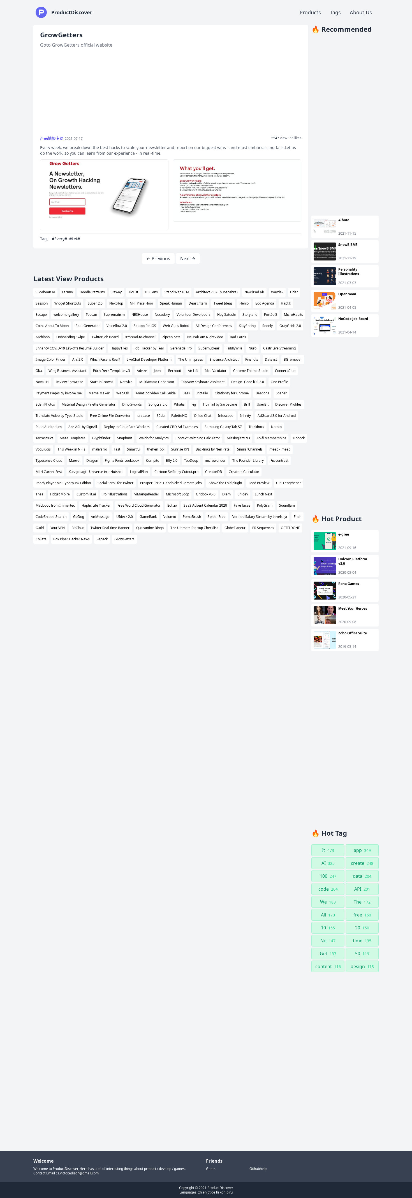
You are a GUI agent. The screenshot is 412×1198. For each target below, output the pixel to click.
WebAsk (122, 393)
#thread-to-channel (140, 337)
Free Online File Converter (110, 415)
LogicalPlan (139, 471)
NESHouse (139, 314)
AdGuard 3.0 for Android (277, 415)
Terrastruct (44, 438)
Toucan (91, 314)
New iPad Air (254, 292)
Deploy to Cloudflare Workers (127, 426)
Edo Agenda (264, 303)
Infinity (245, 415)
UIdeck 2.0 (124, 516)
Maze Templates (72, 438)
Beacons (262, 393)
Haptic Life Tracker (96, 505)
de (213, 1192)
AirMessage (100, 516)
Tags (335, 12)
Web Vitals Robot (176, 325)
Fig (193, 404)
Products (310, 12)
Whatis (179, 404)
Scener (281, 393)
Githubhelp (258, 1169)
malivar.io (99, 449)
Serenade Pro (181, 348)
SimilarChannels (250, 449)
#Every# (59, 238)
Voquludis (43, 449)
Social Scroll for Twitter (115, 483)
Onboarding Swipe (70, 337)
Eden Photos (45, 404)
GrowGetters (124, 539)
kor (222, 1192)
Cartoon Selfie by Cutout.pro (176, 471)
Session (42, 303)
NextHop (116, 303)
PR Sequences (263, 527)
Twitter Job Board (105, 337)
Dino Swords (132, 404)
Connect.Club (285, 370)
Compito (152, 460)
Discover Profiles (288, 404)
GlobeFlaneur (235, 527)
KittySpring (247, 325)
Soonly (267, 325)
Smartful (133, 449)
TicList (133, 292)
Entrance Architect (224, 359)
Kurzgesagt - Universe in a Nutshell (96, 471)
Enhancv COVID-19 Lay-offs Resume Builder (70, 348)
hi (217, 1192)
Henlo (244, 303)
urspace (143, 415)
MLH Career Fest (49, 471)
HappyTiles (119, 348)
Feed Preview (259, 483)
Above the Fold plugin (225, 483)
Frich (297, 516)
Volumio (169, 516)
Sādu (161, 415)
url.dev (242, 494)
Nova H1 (42, 381)
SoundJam (287, 505)
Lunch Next (263, 494)
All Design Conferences (214, 325)
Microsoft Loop (177, 494)
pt (208, 1192)
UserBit (263, 404)
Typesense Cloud (49, 460)
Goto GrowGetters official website (76, 45)
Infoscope (225, 415)
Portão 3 (270, 314)
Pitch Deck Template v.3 (111, 370)
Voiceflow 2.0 (117, 325)
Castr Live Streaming (279, 348)
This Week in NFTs (71, 449)
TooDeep (191, 460)
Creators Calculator (244, 471)
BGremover (293, 359)
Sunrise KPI (180, 449)
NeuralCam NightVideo (205, 337)
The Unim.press (190, 359)
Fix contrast (279, 460)
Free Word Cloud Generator (139, 505)
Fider (294, 292)
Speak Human (171, 303)
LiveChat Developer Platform (149, 359)
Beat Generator (87, 325)
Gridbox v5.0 (206, 494)
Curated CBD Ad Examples (177, 426)
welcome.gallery (66, 314)
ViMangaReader (146, 494)
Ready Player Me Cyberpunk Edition (63, 483)
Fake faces (242, 505)
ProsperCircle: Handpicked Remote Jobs (171, 483)
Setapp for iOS (145, 325)
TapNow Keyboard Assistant (202, 381)
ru (231, 1192)
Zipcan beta (171, 337)
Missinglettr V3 (238, 438)
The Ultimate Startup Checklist (194, 527)
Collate (41, 539)
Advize (142, 370)
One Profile (279, 381)
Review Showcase (69, 381)
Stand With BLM (177, 292)
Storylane (249, 314)
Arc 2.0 (77, 359)
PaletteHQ (179, 415)
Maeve (74, 460)
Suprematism (114, 314)
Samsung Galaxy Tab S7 (223, 426)
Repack (102, 539)
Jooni (157, 370)
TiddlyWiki (234, 348)
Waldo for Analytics (154, 438)
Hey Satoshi (226, 314)
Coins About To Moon (52, 325)
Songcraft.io (158, 404)
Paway (117, 292)
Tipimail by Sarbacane (220, 404)
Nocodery (162, 314)
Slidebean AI (45, 292)
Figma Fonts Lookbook (122, 460)
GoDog (78, 516)
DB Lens (151, 292)
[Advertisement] (170, 92)
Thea (39, 494)
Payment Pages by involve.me (59, 393)
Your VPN (57, 527)
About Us (361, 12)
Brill (247, 404)
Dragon (92, 460)
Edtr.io (172, 505)
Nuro (252, 348)
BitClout (77, 527)
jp (227, 1192)
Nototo (276, 426)
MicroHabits (293, 314)
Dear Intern (198, 303)
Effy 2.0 (171, 460)
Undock (299, 438)
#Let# (74, 238)
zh (200, 1192)
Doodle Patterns (92, 292)
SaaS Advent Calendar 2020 (205, 505)
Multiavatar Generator (156, 381)
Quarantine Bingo (150, 527)
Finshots (251, 359)
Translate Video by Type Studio (59, 415)
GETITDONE (290, 527)
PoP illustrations (115, 494)
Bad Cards (238, 337)
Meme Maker (99, 393)
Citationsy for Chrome (232, 393)
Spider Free (217, 516)
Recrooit (174, 370)
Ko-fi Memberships (271, 438)
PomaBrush (192, 516)
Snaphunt (124, 438)
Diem (226, 494)
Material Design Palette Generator (88, 404)
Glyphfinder (101, 438)
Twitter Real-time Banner (110, 527)
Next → (187, 258)
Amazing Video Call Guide (156, 393)
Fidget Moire (60, 494)
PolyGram (264, 505)
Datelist (271, 359)
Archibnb (43, 337)
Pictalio (202, 393)
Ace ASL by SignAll (82, 426)
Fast (117, 449)
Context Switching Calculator (197, 438)
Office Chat (202, 415)
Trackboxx (256, 426)
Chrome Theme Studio (250, 370)
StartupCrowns (101, 381)
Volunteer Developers (193, 314)
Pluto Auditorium (49, 426)
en (205, 1192)
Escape (41, 314)
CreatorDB (213, 471)
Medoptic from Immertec (55, 505)
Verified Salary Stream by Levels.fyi (259, 516)
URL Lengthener (288, 483)
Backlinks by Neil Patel (213, 449)
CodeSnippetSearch (51, 516)
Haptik (286, 303)
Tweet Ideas (223, 303)
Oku (39, 370)
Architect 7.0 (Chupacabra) (217, 292)
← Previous (158, 258)
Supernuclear (208, 348)
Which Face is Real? (105, 359)
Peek (186, 393)
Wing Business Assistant (67, 370)
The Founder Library (248, 460)
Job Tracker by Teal (149, 348)
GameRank (148, 516)
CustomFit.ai (86, 494)
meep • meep (279, 449)
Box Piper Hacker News (71, 539)
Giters (211, 1169)
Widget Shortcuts (67, 303)
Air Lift (193, 370)
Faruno (67, 292)
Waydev (277, 292)
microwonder (215, 460)
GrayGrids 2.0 (290, 325)
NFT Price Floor (141, 303)
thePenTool (156, 449)
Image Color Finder (51, 359)
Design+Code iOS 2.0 (247, 381)
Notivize (126, 381)
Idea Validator (215, 370)
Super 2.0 (95, 303)
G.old (40, 527)
